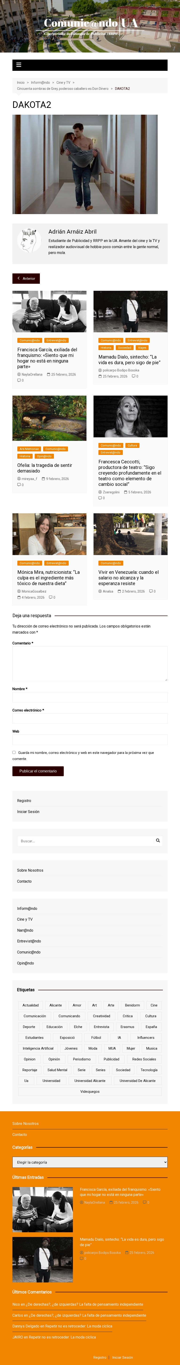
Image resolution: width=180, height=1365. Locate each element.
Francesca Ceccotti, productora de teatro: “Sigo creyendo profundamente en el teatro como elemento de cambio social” (129, 473)
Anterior (29, 278)
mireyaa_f (29, 479)
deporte (29, 1027)
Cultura (132, 445)
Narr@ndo (25, 930)
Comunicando (69, 1016)
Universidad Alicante (90, 1081)
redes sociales (144, 1059)
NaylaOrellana (32, 374)
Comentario (22, 643)
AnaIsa (108, 591)
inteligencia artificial (38, 1048)
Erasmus (127, 1027)
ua (26, 1081)
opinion (29, 1059)
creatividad (101, 1016)
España (151, 1027)
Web (15, 731)
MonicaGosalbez (34, 591)
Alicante (55, 1005)
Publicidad (111, 1059)
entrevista (101, 1027)
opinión (54, 1059)
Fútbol (96, 1038)
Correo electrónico (28, 710)
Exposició (67, 1038)
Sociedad (124, 347)
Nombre (19, 689)
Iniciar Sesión (28, 811)
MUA (112, 1048)
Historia (106, 347)
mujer (131, 1048)
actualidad (30, 1005)
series (100, 1070)
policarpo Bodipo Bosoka (121, 370)
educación (55, 1027)
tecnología (149, 1070)
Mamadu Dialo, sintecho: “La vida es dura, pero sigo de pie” (129, 359)
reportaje (29, 1070)
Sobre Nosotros (30, 870)
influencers (145, 1038)
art (94, 1005)
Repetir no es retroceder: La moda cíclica (78, 1326)
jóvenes (71, 1048)
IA (119, 1038)
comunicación (35, 1016)
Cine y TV (25, 919)
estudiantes (35, 1038)
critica (128, 1016)
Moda (93, 1048)
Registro (24, 800)
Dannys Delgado (25, 1326)
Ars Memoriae (29, 449)
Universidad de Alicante (138, 1081)
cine (154, 1005)
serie (82, 1070)
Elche (78, 1027)
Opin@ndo (44, 456)
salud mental (57, 1070)
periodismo (82, 1059)
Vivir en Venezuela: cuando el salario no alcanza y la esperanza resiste (128, 577)
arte (111, 1005)
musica (151, 1048)
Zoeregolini (111, 492)
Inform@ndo (27, 908)
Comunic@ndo (30, 340)
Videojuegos (90, 1091)
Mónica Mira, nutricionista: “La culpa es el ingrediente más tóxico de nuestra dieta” (48, 577)
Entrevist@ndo (56, 340)
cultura (150, 1016)
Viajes (142, 347)
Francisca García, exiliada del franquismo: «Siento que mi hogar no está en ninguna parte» (47, 358)
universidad (51, 1081)
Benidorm (132, 1005)
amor (77, 1005)
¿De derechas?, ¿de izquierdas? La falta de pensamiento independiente (84, 1304)
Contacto (24, 881)
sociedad (123, 1070)
